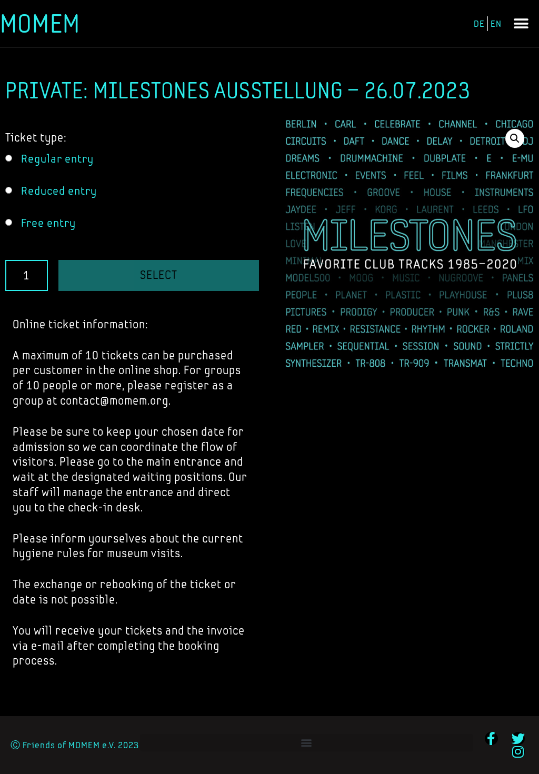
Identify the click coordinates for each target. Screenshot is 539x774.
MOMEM (40, 23)
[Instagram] (518, 751)
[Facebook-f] (491, 738)
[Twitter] (518, 738)
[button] (522, 24)
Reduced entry (59, 191)
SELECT (158, 275)
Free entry (48, 223)
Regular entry (57, 159)
